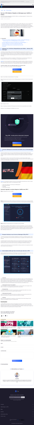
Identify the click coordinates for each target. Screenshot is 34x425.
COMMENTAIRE (3, 350)
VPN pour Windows (8, 10)
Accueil (2, 10)
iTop (1, 7)
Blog (4, 10)
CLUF (10, 420)
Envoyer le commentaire (17, 360)
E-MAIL (2, 347)
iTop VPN (2, 4)
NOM (2, 343)
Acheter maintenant (17, 71)
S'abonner (22, 397)
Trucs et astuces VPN (4, 330)
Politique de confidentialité (13, 419)
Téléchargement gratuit (17, 69)
